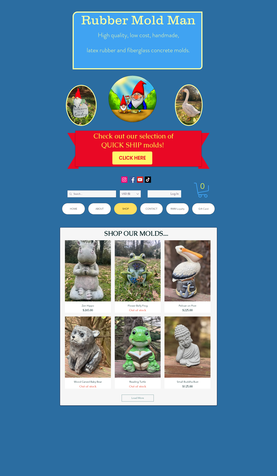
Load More (137, 397)
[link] (203, 190)
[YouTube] (140, 179)
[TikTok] (148, 179)
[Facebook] (132, 179)
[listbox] (130, 193)
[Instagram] (124, 179)
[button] (130, 193)
